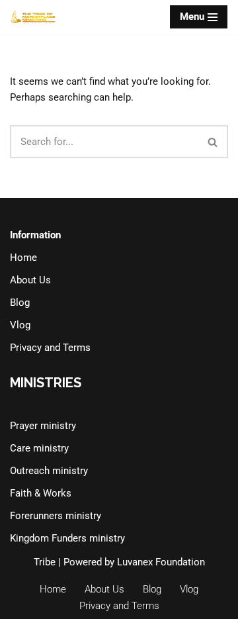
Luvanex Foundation (161, 562)
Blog (20, 303)
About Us (30, 280)
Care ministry (39, 448)
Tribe (45, 562)
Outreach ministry (49, 471)
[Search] (213, 141)
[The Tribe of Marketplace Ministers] (33, 16)
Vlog (20, 325)
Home (23, 257)
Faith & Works (40, 493)
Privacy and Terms (50, 348)
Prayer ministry (43, 426)
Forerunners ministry (55, 516)
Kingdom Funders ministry (67, 538)
